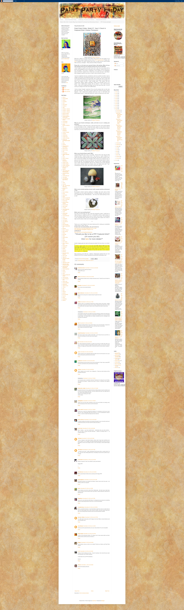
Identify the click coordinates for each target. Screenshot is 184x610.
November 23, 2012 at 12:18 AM (88, 285)
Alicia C (64, 97)
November (118, 111)
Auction (116, 362)
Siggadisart (80, 498)
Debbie (79, 301)
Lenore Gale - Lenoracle (65, 214)
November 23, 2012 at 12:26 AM (91, 293)
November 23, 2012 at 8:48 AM (89, 428)
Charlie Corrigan (66, 132)
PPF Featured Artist (99, 60)
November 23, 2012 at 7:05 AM (89, 378)
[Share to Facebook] (95, 259)
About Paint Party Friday (70, 19)
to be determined (65, 58)
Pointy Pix (64, 247)
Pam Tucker (65, 241)
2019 (116, 96)
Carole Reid (65, 122)
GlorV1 (79, 276)
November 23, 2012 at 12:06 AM (91, 267)
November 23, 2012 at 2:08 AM (86, 323)
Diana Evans (65, 148)
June (117, 149)
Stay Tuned (117, 363)
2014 (116, 105)
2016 (116, 101)
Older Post (107, 590)
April (117, 153)
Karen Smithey (65, 192)
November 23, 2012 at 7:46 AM (89, 400)
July (117, 148)
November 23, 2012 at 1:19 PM (87, 488)
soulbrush (80, 360)
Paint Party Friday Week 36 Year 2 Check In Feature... (119, 127)
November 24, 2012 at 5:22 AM (90, 533)
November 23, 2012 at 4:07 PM (89, 498)
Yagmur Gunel (65, 285)
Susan (64, 270)
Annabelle (65, 101)
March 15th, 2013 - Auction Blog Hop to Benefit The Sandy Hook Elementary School (79, 22)
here (75, 61)
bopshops (94, 600)
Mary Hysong (65, 231)
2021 (116, 93)
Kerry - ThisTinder (66, 199)
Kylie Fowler (65, 206)
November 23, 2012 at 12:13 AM (87, 276)
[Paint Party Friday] (118, 54)
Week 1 (76, 251)
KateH (64, 196)
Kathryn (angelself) (66, 197)
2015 (116, 103)
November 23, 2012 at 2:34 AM (91, 333)
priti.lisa (64, 300)
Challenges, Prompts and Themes (86, 19)
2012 (116, 108)
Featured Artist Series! (101, 19)
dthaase (64, 291)
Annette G (64, 106)
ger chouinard (65, 294)
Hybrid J (64, 169)
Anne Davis (65, 104)
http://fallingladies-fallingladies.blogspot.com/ (83, 229)
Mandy (64, 223)
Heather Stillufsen (66, 165)
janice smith (80, 409)
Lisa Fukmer (65, 220)
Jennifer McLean (66, 175)
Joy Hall (64, 184)
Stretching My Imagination (65, 267)
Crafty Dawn (65, 135)
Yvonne (64, 287)
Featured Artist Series (81, 260)
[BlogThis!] (93, 259)
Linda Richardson (81, 333)
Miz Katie (64, 234)
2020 (116, 95)
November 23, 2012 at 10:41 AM (90, 479)
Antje (64, 107)
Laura (79, 351)
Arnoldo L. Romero (66, 108)
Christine (80, 285)
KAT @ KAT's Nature (65, 189)
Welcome (117, 367)
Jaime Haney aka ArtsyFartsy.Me (66, 171)
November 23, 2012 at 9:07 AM (89, 449)
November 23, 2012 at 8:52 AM (88, 438)
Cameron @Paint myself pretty (66, 117)
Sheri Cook (65, 255)
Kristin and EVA (67, 91)
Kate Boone (65, 195)
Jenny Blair (65, 177)
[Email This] (91, 259)
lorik (79, 323)
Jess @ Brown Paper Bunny (65, 179)
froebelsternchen (81, 267)
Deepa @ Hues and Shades (66, 147)
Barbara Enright (66, 113)
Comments (118, 65)
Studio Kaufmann (66, 268)
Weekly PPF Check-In (89, 260)
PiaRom (79, 369)
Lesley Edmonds (66, 215)
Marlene (64, 228)
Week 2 (81, 251)
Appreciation (117, 360)
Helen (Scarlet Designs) (65, 167)
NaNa (64, 235)
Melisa (64, 232)
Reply (79, 272)
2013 (116, 107)
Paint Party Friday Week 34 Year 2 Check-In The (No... (119, 138)
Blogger (103, 600)
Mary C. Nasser (66, 229)
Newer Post (77, 590)
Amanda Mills (65, 98)
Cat (63, 126)
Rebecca (64, 250)
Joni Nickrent (80, 471)
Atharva (79, 564)
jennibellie (65, 298)
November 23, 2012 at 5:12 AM (86, 341)
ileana (64, 297)
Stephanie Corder (66, 262)
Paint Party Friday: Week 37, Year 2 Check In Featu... (119, 121)
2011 (116, 160)
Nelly (64, 238)
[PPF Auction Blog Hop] (119, 381)
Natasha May (65, 237)
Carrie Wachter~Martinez (66, 125)
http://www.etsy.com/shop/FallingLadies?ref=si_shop (85, 228)
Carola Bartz (65, 121)
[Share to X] (94, 259)
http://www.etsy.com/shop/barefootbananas (83, 232)
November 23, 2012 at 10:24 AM (89, 459)
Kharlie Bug (65, 200)
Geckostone (65, 152)
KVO (63, 190)
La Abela (64, 207)
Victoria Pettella (66, 282)
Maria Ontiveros (81, 293)
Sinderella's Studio (81, 388)
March (117, 154)
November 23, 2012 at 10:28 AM (90, 471)
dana (64, 290)
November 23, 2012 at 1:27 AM (87, 301)
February (118, 156)
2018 (116, 98)
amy (63, 288)
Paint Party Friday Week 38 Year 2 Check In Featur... (119, 115)
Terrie (64, 273)
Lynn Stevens (65, 221)
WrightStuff (65, 284)
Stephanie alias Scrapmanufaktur (66, 264)
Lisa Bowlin (65, 218)
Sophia (64, 261)
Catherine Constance (65, 130)
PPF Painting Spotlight (106, 22)
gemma (64, 293)
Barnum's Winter (81, 517)
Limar (64, 217)
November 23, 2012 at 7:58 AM (89, 409)
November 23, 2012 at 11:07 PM (91, 517)
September (118, 144)
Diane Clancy (65, 150)
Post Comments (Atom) (84, 593)
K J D (79, 551)
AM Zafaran (80, 449)
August (117, 146)
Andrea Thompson (96, 57)
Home (61, 19)
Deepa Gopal (80, 533)
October (118, 142)
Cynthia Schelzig (66, 138)
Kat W (64, 193)
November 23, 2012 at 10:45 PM (91, 507)
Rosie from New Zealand (66, 254)
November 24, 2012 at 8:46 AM (87, 542)
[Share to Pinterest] (97, 259)
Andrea (64, 100)
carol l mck (80, 428)
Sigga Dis (64, 257)
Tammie (64, 271)
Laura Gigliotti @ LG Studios (66, 210)
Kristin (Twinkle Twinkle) (65, 203)
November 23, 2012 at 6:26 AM (87, 351)
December (118, 110)
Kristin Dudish (66, 89)
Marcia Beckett (65, 224)
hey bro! (64, 296)
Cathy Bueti (80, 459)
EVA (65, 87)
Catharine (64, 128)
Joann (64, 182)
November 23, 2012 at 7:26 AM (92, 388)
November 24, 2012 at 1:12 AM (89, 526)
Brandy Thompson (96, 209)
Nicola (64, 240)
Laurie (64, 211)
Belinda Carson (66, 114)
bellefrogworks (81, 479)
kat (78, 341)
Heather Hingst (65, 163)
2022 (116, 91)
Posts (117, 63)
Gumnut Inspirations (65, 160)
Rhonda (64, 251)
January (118, 158)
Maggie (79, 542)
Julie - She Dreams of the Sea (66, 186)
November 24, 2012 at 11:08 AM (86, 551)
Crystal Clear (65, 136)
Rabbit (64, 248)
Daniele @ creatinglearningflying (66, 140)
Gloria (64, 156)
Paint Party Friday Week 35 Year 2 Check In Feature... (119, 133)
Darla (64, 143)
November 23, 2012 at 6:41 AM (88, 360)
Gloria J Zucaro (65, 158)
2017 (116, 100)
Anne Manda (80, 526)
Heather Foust (65, 162)
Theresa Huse (65, 277)
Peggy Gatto (65, 245)
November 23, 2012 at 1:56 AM (89, 311)
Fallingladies (80, 400)
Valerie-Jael (65, 281)
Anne (64, 103)
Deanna (64, 144)
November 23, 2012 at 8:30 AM (90, 419)
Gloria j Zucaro (81, 419)
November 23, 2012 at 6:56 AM (88, 369)
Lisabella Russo (81, 507)
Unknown (80, 438)
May (117, 151)
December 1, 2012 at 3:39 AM (87, 564)
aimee (79, 488)
